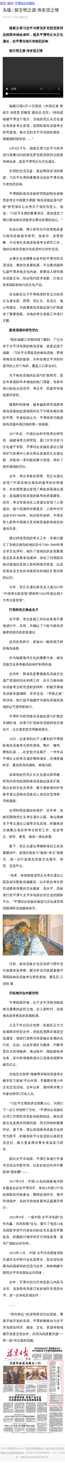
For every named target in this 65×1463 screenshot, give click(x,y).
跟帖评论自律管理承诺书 (12, 1453)
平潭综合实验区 (25, 3)
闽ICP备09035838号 (55, 1448)
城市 (10, 3)
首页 (3, 3)
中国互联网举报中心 (34, 1448)
